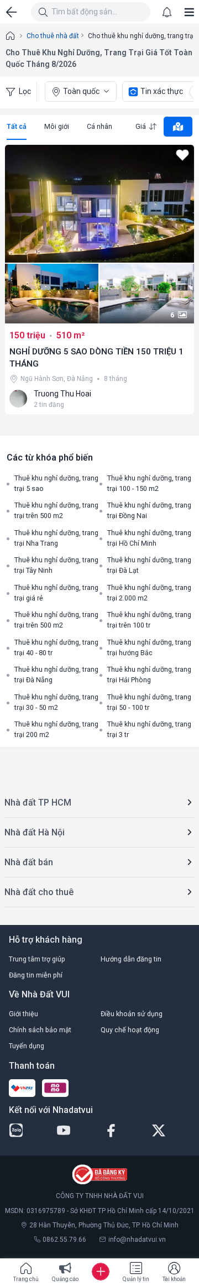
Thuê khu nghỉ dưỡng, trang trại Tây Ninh (56, 565)
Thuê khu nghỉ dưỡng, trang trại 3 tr (149, 729)
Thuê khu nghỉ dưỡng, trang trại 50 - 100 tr (149, 702)
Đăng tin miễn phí (35, 975)
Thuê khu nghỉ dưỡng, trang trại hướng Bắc (149, 647)
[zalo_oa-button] (28, 1130)
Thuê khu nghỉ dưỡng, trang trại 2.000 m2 (149, 592)
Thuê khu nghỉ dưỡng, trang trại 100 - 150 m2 (149, 483)
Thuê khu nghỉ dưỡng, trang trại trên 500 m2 (56, 510)
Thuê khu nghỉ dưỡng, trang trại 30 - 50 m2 (56, 702)
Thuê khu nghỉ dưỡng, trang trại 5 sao (56, 483)
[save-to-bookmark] (182, 156)
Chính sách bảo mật (40, 1030)
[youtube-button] (75, 1130)
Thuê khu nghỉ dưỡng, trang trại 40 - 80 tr (56, 647)
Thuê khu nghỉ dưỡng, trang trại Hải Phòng (149, 674)
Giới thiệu (23, 1014)
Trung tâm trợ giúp (37, 959)
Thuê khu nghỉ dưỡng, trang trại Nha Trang (56, 538)
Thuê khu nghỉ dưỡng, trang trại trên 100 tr (149, 619)
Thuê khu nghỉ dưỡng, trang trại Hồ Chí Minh (149, 538)
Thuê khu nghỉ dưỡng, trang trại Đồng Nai (149, 510)
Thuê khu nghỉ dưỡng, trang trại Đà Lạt (149, 565)
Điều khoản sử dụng (132, 1014)
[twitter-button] (170, 1130)
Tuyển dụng (26, 1046)
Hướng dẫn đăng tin (131, 959)
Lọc (25, 91)
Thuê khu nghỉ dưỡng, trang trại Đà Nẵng (56, 674)
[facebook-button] (123, 1130)
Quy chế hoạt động (130, 1030)
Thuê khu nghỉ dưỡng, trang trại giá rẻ (56, 592)
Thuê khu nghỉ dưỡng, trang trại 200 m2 (56, 729)
